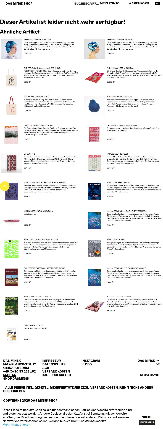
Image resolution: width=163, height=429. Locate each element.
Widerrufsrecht (56, 375)
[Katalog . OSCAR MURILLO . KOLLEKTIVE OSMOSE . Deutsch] (94, 220)
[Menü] (156, 3)
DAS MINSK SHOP (19, 3)
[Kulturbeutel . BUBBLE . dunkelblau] (94, 106)
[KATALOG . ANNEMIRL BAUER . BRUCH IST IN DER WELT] (11, 191)
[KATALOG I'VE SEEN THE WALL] (94, 191)
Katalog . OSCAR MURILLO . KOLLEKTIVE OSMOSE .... (127, 211)
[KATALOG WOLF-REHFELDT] (94, 163)
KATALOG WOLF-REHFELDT (117, 154)
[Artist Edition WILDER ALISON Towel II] (94, 77)
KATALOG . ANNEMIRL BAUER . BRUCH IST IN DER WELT (45, 182)
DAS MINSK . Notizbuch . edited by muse (122, 125)
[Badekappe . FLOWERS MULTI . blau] (11, 48)
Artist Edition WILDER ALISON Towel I (121, 297)
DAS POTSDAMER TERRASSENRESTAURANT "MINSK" (44, 268)
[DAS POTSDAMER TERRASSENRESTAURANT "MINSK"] (11, 277)
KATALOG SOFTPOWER (115, 240)
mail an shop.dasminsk (16, 376)
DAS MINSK (147, 361)
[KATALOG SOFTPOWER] (94, 249)
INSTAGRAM (91, 361)
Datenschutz (53, 364)
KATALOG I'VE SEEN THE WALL (119, 182)
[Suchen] (115, 3)
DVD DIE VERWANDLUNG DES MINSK (38, 125)
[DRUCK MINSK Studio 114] (11, 334)
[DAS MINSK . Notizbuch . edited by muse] (94, 134)
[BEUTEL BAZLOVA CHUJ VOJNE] (11, 106)
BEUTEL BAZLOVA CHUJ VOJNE (36, 97)
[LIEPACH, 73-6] (11, 163)
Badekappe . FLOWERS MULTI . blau (37, 40)
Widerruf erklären (149, 375)
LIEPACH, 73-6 (29, 154)
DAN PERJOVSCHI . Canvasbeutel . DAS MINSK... (42, 68)
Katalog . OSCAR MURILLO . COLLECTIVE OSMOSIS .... (127, 268)
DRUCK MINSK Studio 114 (33, 325)
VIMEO (87, 364)
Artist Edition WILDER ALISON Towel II (121, 68)
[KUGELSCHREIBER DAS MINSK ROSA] (11, 220)
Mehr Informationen (16, 424)
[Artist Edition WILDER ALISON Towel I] (94, 306)
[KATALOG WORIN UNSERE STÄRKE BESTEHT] (11, 249)
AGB (45, 368)
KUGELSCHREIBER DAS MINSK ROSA (38, 211)
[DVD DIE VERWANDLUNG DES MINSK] (11, 134)
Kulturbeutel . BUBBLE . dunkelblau (120, 97)
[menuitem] (156, 3)
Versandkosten (56, 371)
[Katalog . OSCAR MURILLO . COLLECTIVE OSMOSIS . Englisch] (94, 277)
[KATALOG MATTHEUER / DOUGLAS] (11, 306)
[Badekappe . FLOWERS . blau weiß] (94, 48)
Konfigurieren (147, 422)
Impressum (52, 361)
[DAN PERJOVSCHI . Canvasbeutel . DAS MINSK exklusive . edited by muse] (11, 77)
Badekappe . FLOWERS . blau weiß (120, 40)
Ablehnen (146, 417)
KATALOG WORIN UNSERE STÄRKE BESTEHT (41, 240)
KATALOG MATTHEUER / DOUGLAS (37, 297)
